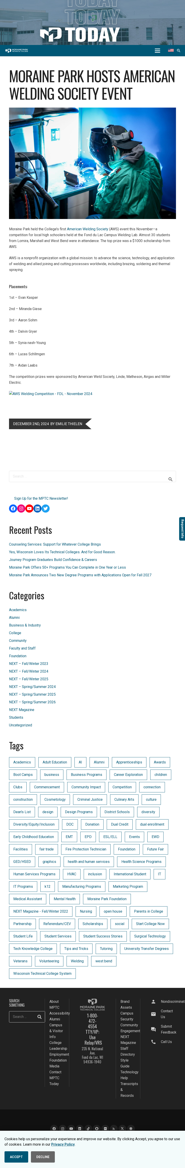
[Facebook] (54, 1129)
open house (113, 911)
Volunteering (49, 961)
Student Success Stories (103, 936)
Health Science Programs (141, 862)
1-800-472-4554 (92, 1021)
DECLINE (42, 1157)
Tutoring (106, 949)
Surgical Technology (150, 936)
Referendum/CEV (57, 924)
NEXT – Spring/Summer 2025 (32, 694)
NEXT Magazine (21, 710)
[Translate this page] (171, 51)
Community (18, 640)
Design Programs (79, 812)
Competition (122, 787)
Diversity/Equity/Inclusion (34, 824)
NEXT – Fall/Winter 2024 (28, 671)
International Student (130, 874)
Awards (160, 762)
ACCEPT (16, 1157)
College (15, 633)
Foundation (17, 656)
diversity (148, 812)
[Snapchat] (97, 1129)
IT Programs (23, 886)
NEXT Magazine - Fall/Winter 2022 (40, 911)
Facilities (20, 849)
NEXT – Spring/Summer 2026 (32, 702)
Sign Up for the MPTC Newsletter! (41, 498)
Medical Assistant (27, 899)
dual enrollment (152, 824)
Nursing (86, 911)
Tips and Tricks (76, 949)
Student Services (58, 936)
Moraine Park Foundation (107, 899)
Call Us (166, 1042)
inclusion (95, 874)
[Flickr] (105, 1129)
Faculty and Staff (22, 648)
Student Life (23, 936)
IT (159, 874)
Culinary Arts (124, 799)
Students (16, 717)
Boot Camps (23, 774)
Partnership (22, 924)
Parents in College (148, 911)
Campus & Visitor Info (56, 1031)
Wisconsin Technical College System (42, 973)
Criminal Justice (90, 799)
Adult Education (55, 762)
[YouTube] (71, 1129)
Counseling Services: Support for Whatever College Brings (55, 544)
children (161, 774)
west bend (103, 961)
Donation (92, 824)
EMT (69, 837)
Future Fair (155, 849)
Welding (77, 961)
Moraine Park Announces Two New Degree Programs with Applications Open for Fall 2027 (80, 575)
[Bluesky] (131, 1129)
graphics (49, 862)
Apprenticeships (129, 762)
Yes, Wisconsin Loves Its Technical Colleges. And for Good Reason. (62, 552)
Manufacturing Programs (81, 886)
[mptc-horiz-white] (17, 51)
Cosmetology (55, 799)
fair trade (46, 849)
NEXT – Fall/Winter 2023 (28, 664)
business (51, 774)
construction (23, 799)
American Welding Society (87, 229)
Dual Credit (119, 824)
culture (151, 799)
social (119, 924)
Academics (18, 610)
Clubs (17, 787)
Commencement (47, 787)
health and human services (89, 862)
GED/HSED (22, 862)
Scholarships (93, 924)
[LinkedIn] (80, 1129)
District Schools (117, 812)
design (47, 812)
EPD (88, 837)
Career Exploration (128, 774)
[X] (122, 1129)
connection (152, 787)
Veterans (20, 961)
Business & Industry (25, 625)
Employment (59, 1054)
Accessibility (59, 1013)
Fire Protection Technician (85, 849)
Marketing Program (128, 886)
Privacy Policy (63, 1144)
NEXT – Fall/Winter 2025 (28, 679)
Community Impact (86, 787)
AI (80, 762)
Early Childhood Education (33, 837)
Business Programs (86, 774)
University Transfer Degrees (146, 949)
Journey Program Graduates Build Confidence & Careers (53, 560)
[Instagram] (63, 1129)
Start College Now (150, 924)
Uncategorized (20, 725)
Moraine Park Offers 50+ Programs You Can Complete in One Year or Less (67, 567)
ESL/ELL (110, 837)
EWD (155, 837)
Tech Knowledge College (33, 949)
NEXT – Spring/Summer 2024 (32, 687)
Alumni (14, 617)
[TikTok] (88, 1129)
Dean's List (22, 812)
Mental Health (65, 899)
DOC (70, 824)
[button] (157, 50)
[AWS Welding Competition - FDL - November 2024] (50, 394)
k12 (48, 886)
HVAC (71, 874)
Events (134, 837)
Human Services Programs (34, 874)
